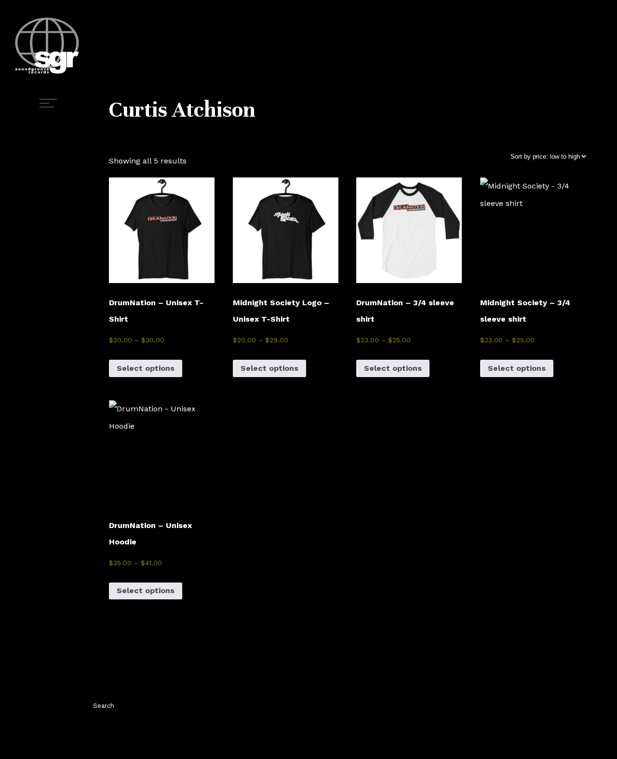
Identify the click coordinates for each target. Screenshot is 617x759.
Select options (145, 368)
